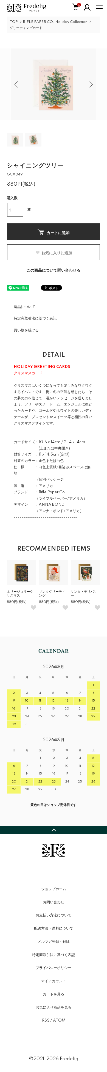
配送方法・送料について (53, 928)
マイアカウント (53, 981)
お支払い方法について (53, 915)
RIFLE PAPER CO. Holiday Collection (55, 22)
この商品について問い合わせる (53, 270)
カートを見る (53, 994)
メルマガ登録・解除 (54, 942)
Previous (17, 84)
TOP (14, 22)
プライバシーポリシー (53, 968)
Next (90, 84)
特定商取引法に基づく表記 (35, 318)
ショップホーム (53, 889)
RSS (45, 1020)
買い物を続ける (26, 330)
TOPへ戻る (53, 830)
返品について (24, 307)
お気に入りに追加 (56, 252)
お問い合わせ (53, 902)
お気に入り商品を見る (53, 1007)
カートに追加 (58, 232)
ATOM (59, 1020)
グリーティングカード (26, 28)
